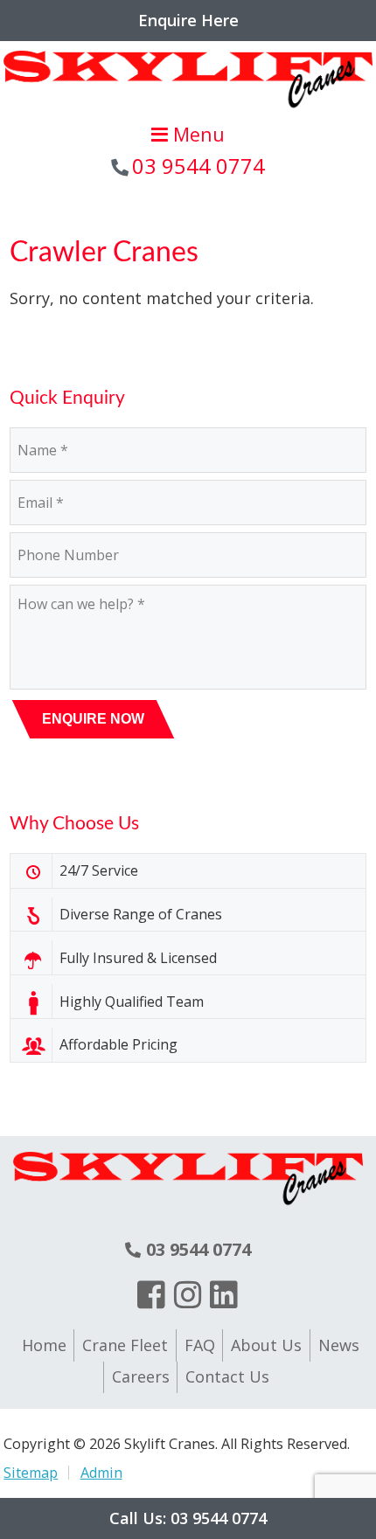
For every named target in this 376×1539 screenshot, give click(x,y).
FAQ (200, 1344)
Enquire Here (188, 20)
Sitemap (30, 1473)
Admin (101, 1473)
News (338, 1344)
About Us (266, 1344)
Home (44, 1344)
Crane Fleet (125, 1344)
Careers (141, 1376)
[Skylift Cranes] (187, 109)
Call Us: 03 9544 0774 (188, 1518)
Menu (196, 134)
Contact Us (227, 1376)
